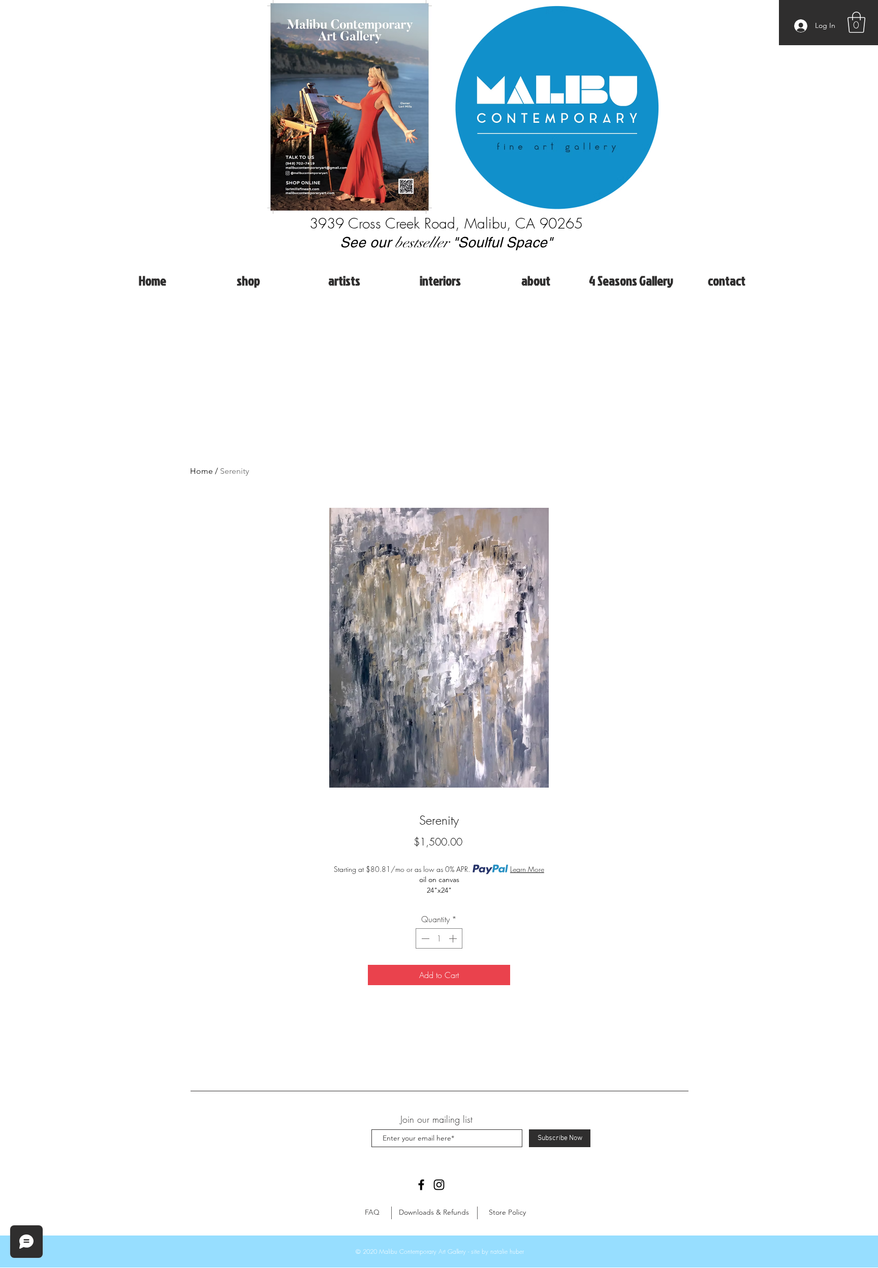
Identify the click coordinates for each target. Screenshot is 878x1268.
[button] (856, 22)
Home (201, 471)
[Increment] (454, 938)
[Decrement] (424, 938)
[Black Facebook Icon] (421, 1185)
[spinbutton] (439, 938)
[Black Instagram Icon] (439, 1185)
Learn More (527, 869)
